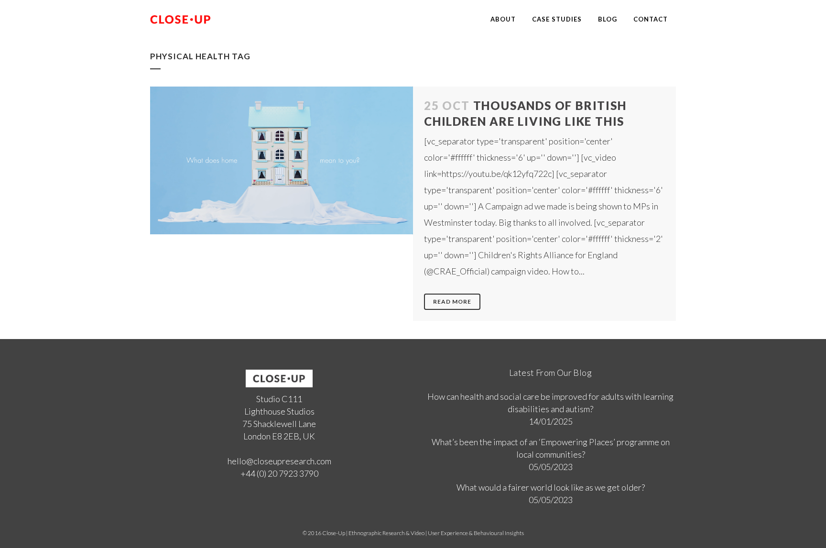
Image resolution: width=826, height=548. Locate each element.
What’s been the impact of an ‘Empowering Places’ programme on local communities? (551, 448)
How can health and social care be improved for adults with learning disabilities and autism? (550, 402)
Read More (452, 301)
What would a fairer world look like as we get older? (550, 487)
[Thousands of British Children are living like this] (281, 160)
